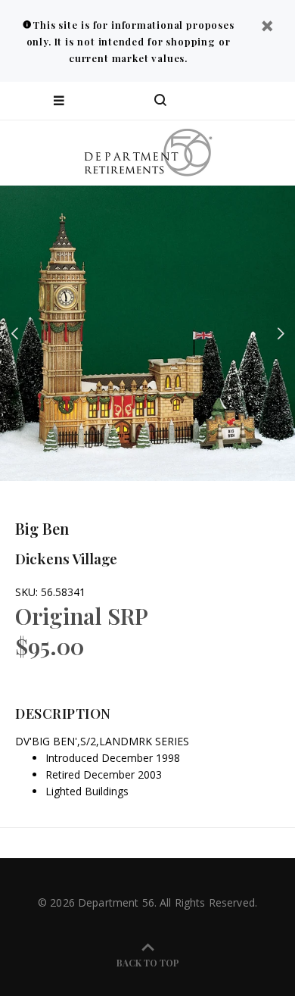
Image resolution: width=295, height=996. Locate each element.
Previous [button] (14, 333)
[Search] (160, 101)
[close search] (270, 100)
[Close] (267, 28)
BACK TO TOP (147, 963)
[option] (147, 333)
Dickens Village (66, 558)
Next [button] (280, 333)
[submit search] (222, 100)
